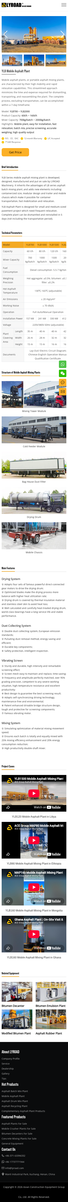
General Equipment (12, 1143)
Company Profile (11, 1058)
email (62, 389)
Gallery (5, 1073)
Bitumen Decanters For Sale (17, 1133)
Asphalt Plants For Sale (14, 1123)
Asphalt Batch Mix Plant (15, 1091)
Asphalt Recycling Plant (14, 1106)
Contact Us (9, 1149)
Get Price (15, 152)
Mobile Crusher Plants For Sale (19, 1128)
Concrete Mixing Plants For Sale (19, 1138)
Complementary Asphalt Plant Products (23, 1111)
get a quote (62, 382)
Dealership (8, 1068)
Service (6, 1063)
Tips (4, 1078)
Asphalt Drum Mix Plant (15, 1101)
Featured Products (14, 1116)
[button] (5, 34)
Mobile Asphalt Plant (13, 1096)
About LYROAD (10, 1051)
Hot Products (10, 1084)
